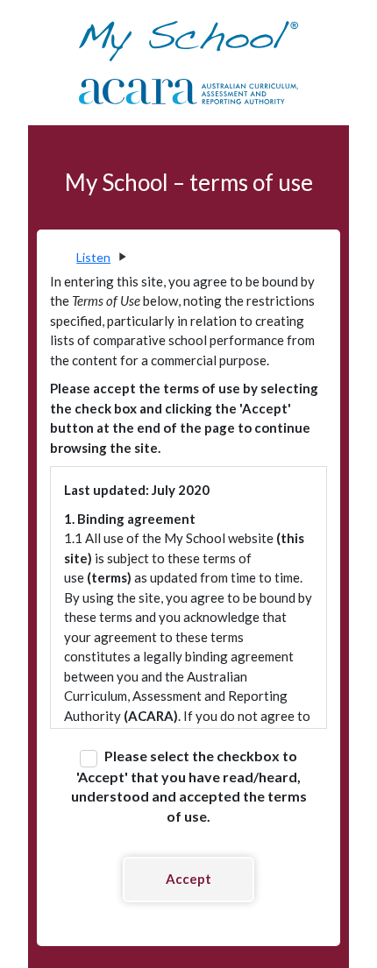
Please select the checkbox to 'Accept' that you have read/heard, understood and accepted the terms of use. (189, 785)
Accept (188, 879)
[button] (100, 257)
